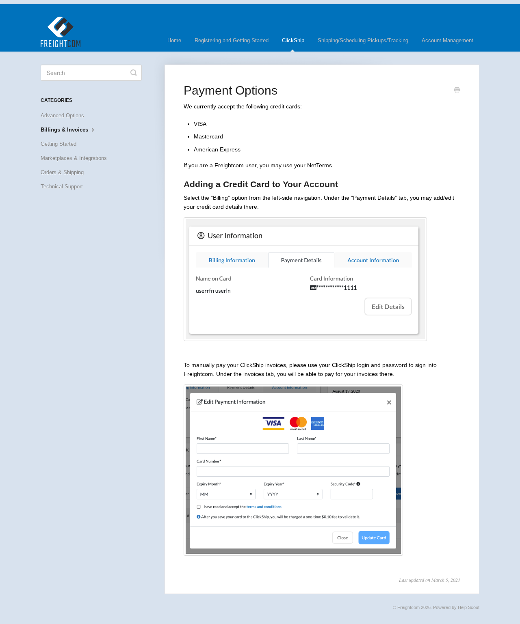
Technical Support (62, 187)
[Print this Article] (457, 90)
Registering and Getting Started (232, 40)
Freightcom (408, 607)
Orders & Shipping (62, 172)
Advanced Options (62, 115)
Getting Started (58, 144)
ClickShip (293, 40)
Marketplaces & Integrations (74, 158)
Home (174, 40)
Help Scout (468, 607)
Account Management (447, 40)
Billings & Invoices (65, 130)
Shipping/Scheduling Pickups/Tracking (363, 40)
